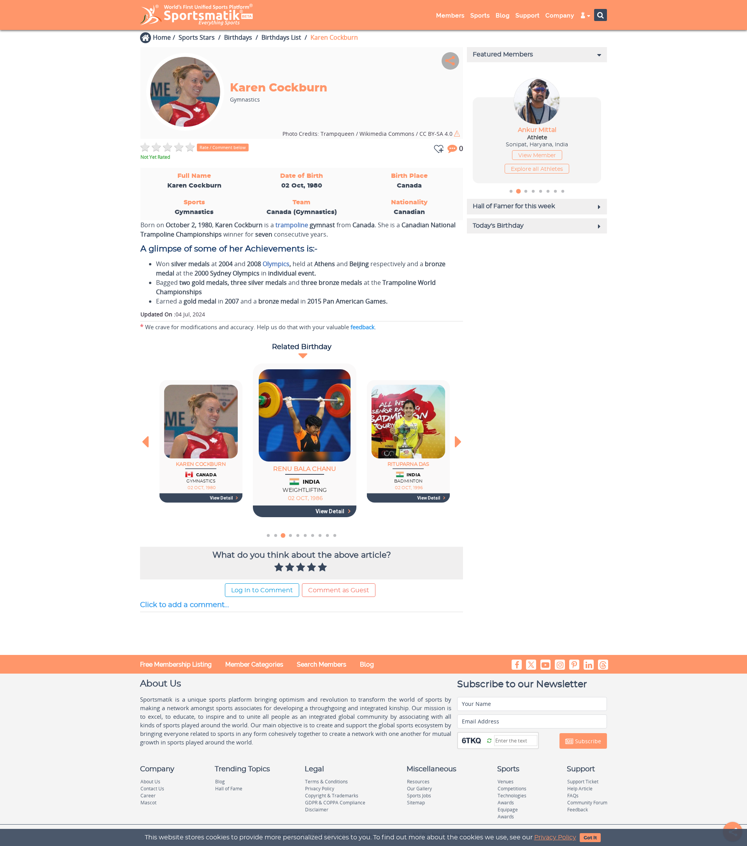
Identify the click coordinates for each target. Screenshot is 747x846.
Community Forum (587, 802)
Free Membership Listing (176, 664)
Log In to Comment (262, 590)
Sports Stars (197, 37)
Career (148, 795)
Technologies (512, 795)
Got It (590, 837)
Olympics (276, 264)
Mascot (148, 802)
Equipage (508, 809)
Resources (418, 781)
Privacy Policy (555, 837)
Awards (506, 802)
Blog (367, 664)
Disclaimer (316, 809)
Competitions (512, 788)
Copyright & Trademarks (331, 795)
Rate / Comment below (223, 147)
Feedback (577, 809)
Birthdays (238, 37)
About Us (150, 781)
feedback (363, 327)
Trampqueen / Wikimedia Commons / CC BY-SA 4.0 (368, 133)
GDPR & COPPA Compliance (335, 802)
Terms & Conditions (326, 781)
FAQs (573, 795)
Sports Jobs (419, 795)
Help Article (580, 788)
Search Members (321, 664)
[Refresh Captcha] (489, 740)
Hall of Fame (228, 788)
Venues (506, 781)
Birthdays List (281, 37)
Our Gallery (419, 788)
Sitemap (416, 802)
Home (162, 37)
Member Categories (254, 664)
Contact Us (152, 788)
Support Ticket (582, 781)
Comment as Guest (338, 590)
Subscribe (587, 741)
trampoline (291, 225)
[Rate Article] (323, 568)
